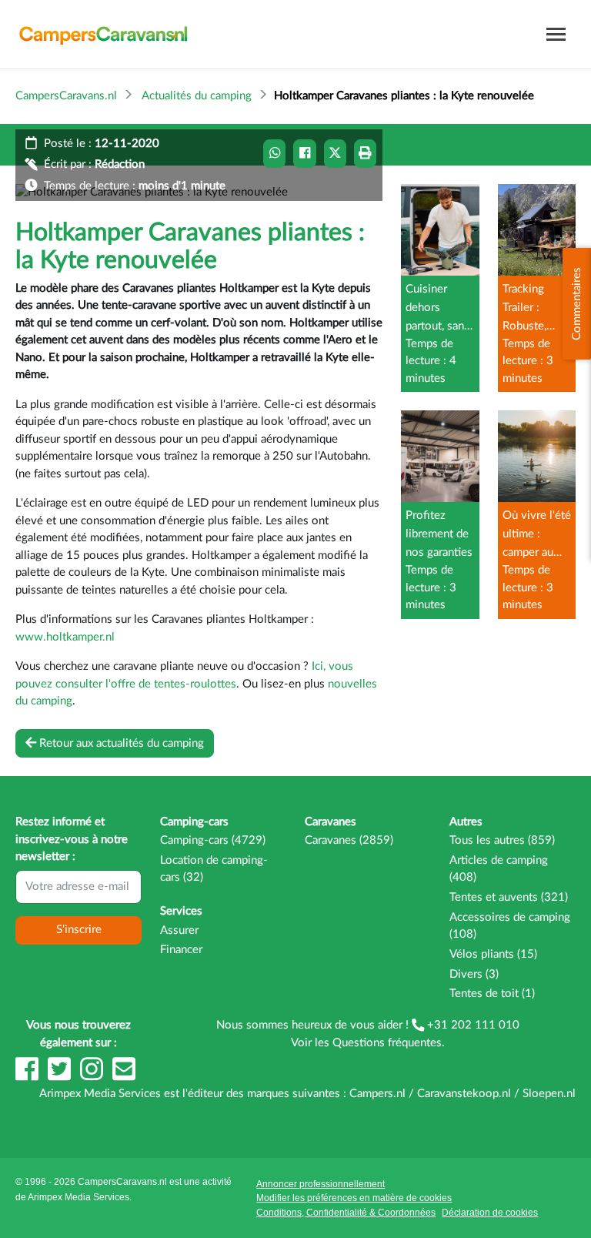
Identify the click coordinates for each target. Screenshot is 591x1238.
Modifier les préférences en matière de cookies (354, 1198)
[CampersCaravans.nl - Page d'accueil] (103, 34)
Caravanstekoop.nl (464, 1093)
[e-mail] (123, 1076)
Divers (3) (474, 974)
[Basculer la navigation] (556, 34)
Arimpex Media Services (78, 1197)
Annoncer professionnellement (320, 1184)
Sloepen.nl (549, 1093)
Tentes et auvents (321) (508, 897)
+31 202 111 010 (471, 1025)
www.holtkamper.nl (65, 637)
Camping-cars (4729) (212, 840)
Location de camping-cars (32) (214, 869)
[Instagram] (93, 1076)
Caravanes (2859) (349, 840)
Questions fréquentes (387, 1043)
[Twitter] (61, 1076)
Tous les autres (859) (502, 840)
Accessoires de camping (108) (509, 926)
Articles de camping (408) (498, 869)
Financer (181, 949)
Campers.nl (377, 1093)
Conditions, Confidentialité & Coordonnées (346, 1212)
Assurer (179, 930)
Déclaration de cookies (490, 1212)
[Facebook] (28, 1076)
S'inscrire (79, 929)
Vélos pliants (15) (493, 954)
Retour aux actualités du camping (120, 742)
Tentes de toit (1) (492, 993)
